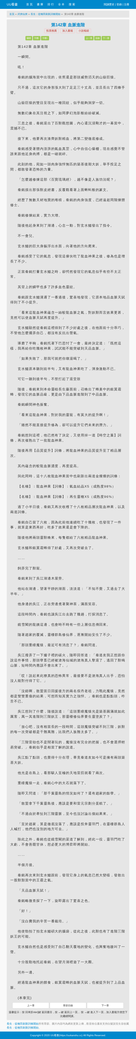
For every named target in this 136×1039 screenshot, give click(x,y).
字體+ (45, 38)
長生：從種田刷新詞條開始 (45, 14)
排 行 (50, 4)
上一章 (89, 38)
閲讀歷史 (109, 4)
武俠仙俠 (22, 14)
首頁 (11, 14)
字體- (36, 38)
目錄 (97, 38)
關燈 (29, 38)
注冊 (126, 4)
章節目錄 (68, 1005)
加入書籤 (67, 30)
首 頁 (29, 4)
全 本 (61, 4)
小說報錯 (83, 30)
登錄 (119, 4)
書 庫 (40, 4)
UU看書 (12, 4)
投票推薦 (51, 30)
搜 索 (72, 4)
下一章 (106, 38)
